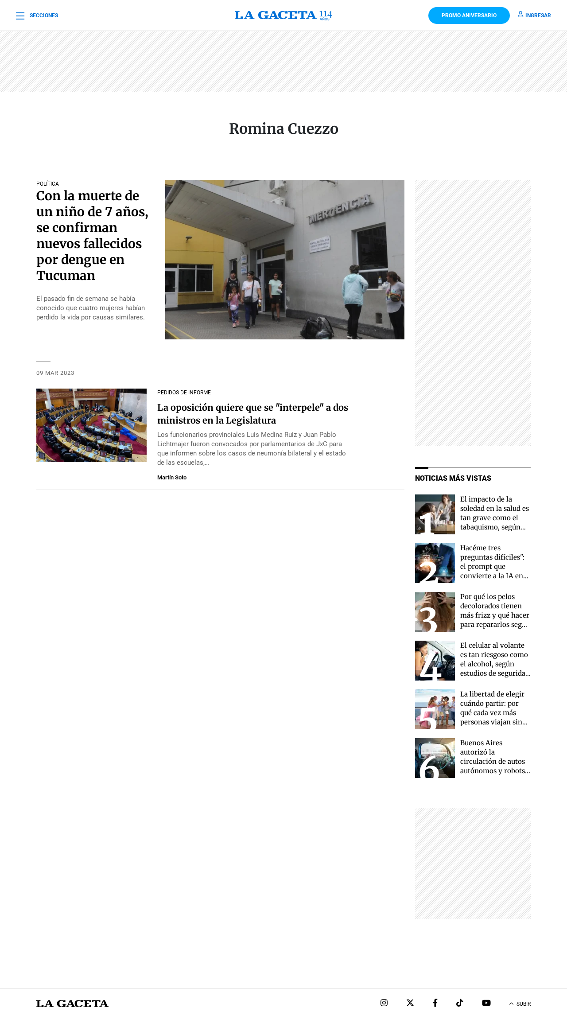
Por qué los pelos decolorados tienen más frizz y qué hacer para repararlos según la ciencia (495, 615)
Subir (524, 1004)
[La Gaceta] (284, 15)
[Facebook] (435, 1004)
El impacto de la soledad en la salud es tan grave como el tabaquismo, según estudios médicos (494, 518)
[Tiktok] (459, 1004)
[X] (410, 1004)
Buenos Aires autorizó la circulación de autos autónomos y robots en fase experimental (494, 761)
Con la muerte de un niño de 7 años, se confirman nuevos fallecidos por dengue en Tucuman (92, 236)
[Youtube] (486, 1004)
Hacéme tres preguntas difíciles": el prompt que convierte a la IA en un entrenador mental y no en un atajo (492, 576)
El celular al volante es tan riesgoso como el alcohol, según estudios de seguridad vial (494, 664)
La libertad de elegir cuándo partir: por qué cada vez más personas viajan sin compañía (492, 712)
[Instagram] (384, 1004)
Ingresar (538, 15)
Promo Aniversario (469, 15)
